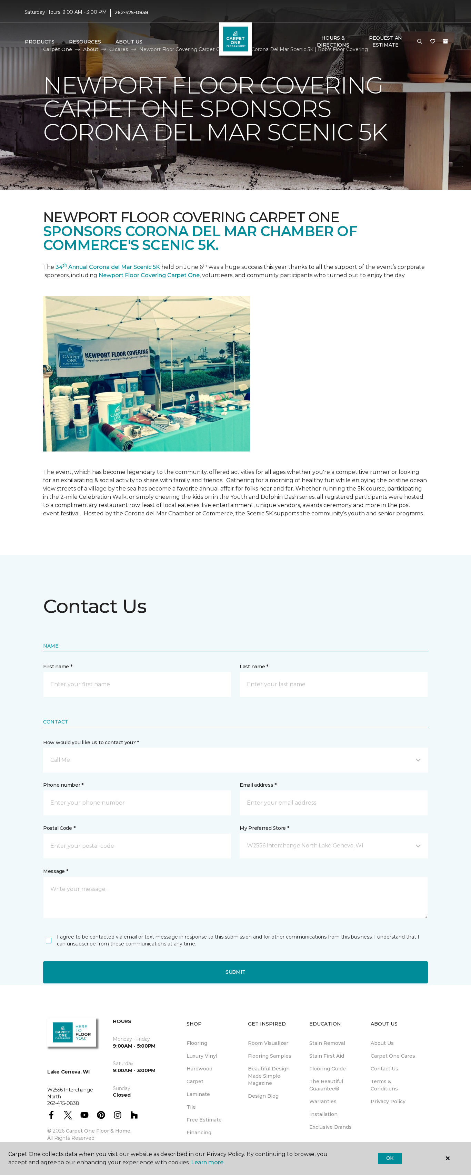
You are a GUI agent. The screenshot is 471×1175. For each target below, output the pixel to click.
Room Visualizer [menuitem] (268, 1043)
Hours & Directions (333, 41)
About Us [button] (129, 42)
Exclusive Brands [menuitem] (330, 1127)
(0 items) (445, 41)
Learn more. (207, 1162)
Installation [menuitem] (323, 1114)
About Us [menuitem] (382, 1043)
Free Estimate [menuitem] (204, 1120)
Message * (55, 871)
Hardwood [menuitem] (199, 1069)
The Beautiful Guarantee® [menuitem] (326, 1085)
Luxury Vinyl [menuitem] (202, 1056)
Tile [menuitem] (191, 1107)
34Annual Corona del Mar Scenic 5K (108, 267)
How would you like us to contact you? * (91, 742)
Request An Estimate (385, 41)
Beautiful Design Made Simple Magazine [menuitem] (269, 1076)
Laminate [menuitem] (198, 1094)
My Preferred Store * (264, 828)
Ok (389, 1158)
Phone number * (63, 785)
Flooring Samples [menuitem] (269, 1056)
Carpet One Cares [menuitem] (393, 1056)
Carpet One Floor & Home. (98, 1131)
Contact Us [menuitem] (384, 1069)
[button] (419, 41)
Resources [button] (85, 42)
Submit (235, 972)
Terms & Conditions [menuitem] (384, 1085)
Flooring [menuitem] (197, 1043)
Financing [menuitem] (199, 1132)
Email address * (258, 785)
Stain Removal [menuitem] (327, 1043)
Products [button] (39, 42)
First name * (57, 666)
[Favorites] (432, 41)
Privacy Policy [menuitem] (388, 1101)
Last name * (254, 666)
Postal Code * (59, 828)
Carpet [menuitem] (195, 1081)
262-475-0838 (131, 12)
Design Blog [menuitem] (263, 1096)
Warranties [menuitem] (323, 1101)
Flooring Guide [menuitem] (327, 1069)
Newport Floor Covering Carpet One (149, 275)
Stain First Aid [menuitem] (326, 1056)
